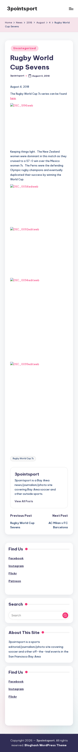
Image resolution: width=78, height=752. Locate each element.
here (13, 98)
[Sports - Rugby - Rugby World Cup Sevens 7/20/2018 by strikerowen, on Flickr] (39, 144)
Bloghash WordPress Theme (46, 745)
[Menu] (71, 8)
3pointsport (22, 8)
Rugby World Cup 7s (23, 458)
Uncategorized (24, 48)
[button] (24, 501)
